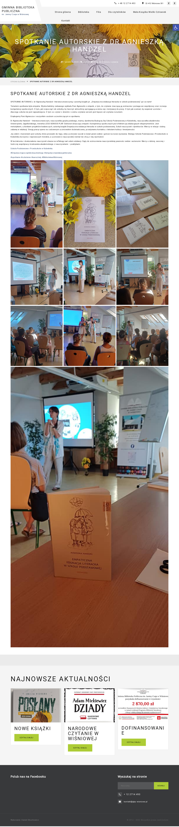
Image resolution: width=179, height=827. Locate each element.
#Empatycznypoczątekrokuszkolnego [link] (27, 153)
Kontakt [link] (65, 20)
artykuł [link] (86, 62)
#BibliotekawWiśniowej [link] (52, 157)
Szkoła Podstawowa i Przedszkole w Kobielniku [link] (32, 148)
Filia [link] (98, 12)
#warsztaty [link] (36, 157)
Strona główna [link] (63, 12)
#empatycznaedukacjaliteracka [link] (58, 153)
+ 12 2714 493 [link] (132, 794)
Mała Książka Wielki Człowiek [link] (149, 12)
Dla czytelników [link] (117, 12)
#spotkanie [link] (16, 157)
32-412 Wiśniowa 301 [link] (154, 3)
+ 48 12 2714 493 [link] (127, 3)
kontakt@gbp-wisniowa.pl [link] (135, 802)
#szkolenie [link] (26, 157)
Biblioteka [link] (83, 12)
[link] (176, 27)
